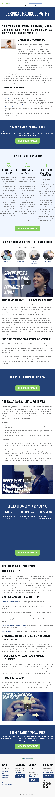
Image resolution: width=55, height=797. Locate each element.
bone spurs (22, 104)
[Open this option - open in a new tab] (44, 783)
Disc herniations (10, 107)
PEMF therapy (6, 631)
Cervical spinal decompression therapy (14, 625)
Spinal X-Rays (20, 261)
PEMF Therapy (48, 261)
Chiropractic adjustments (10, 602)
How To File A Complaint (5, 777)
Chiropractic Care (6, 261)
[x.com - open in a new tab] (47, 786)
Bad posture (9, 98)
